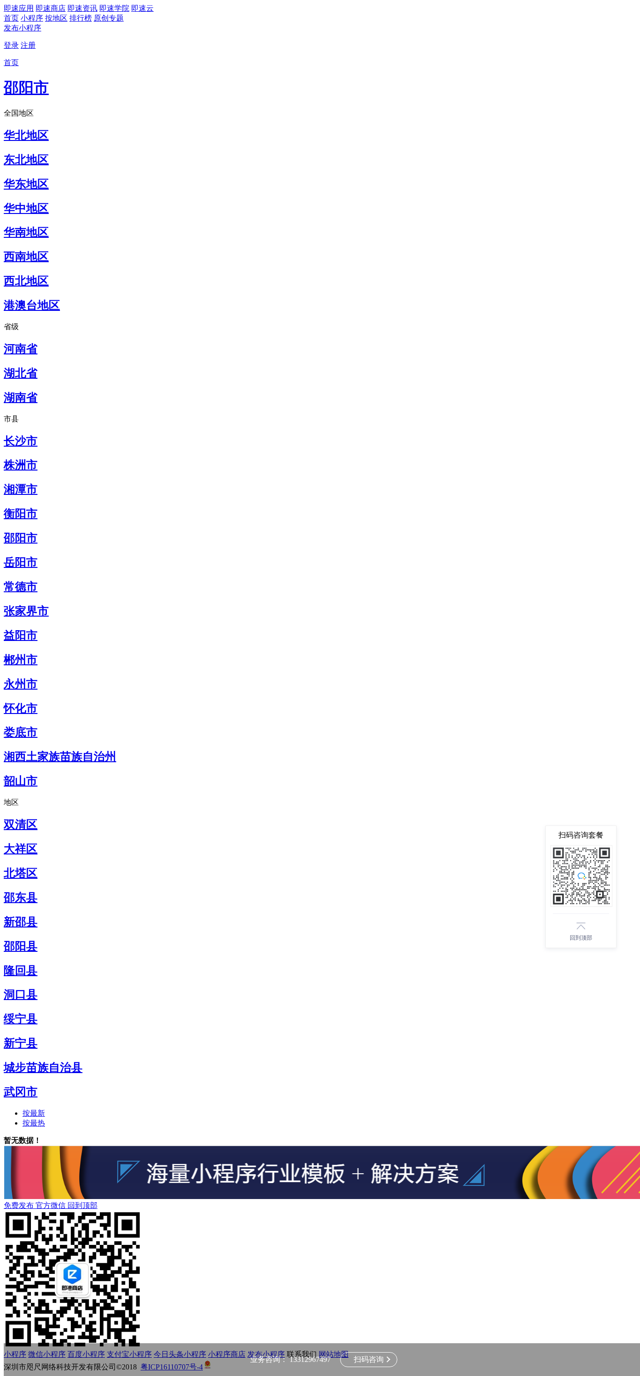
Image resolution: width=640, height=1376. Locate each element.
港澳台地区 (32, 305)
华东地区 (26, 184)
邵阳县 (20, 946)
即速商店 (51, 8)
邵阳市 (26, 87)
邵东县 (20, 897)
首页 (11, 18)
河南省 (20, 349)
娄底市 (20, 732)
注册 (28, 45)
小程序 (32, 18)
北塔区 (20, 873)
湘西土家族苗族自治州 (60, 757)
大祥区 (20, 849)
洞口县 (20, 994)
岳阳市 (20, 562)
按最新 (33, 1113)
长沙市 (20, 441)
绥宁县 (20, 1019)
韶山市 (20, 781)
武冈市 (20, 1092)
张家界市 (26, 611)
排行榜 (80, 18)
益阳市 (20, 635)
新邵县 (20, 922)
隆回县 (20, 970)
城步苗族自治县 (43, 1067)
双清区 (20, 824)
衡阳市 (20, 514)
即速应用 (19, 8)
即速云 (142, 8)
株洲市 (20, 465)
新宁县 (20, 1043)
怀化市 (20, 708)
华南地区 (26, 232)
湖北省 (20, 373)
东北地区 (26, 160)
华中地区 (26, 208)
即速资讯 (82, 8)
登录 (11, 45)
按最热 (33, 1123)
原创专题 (109, 18)
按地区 (56, 18)
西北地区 (26, 281)
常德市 (20, 587)
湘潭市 (20, 489)
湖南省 (20, 397)
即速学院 (114, 8)
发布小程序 (22, 28)
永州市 (20, 684)
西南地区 (26, 256)
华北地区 (26, 135)
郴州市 (20, 660)
